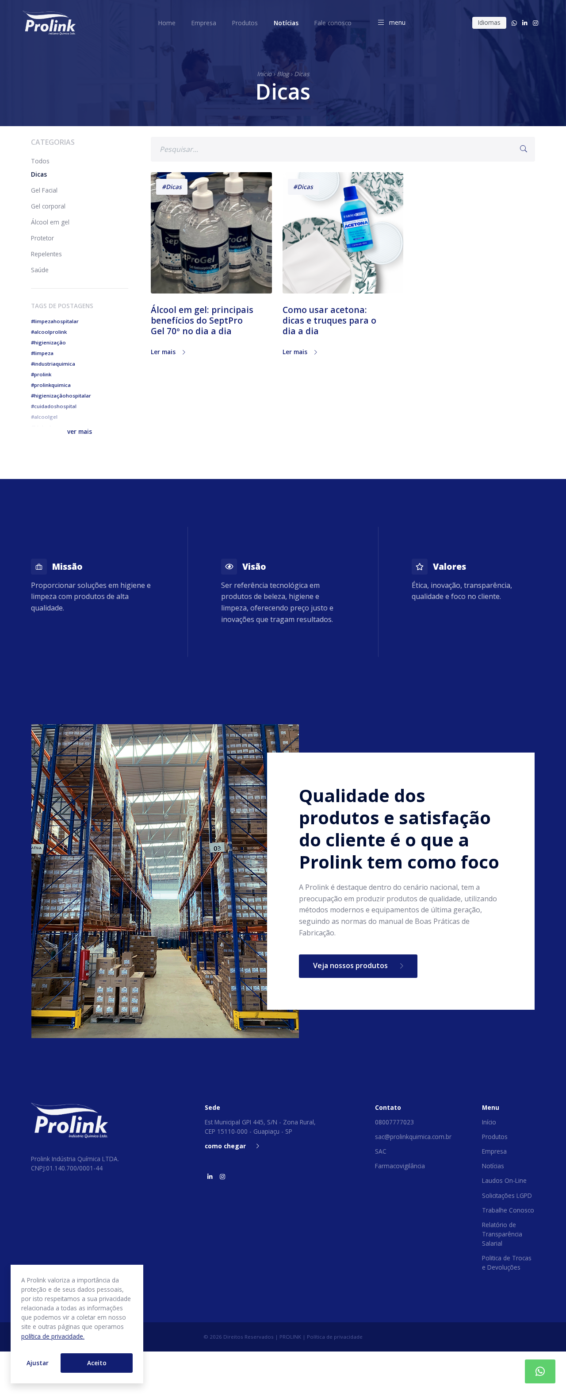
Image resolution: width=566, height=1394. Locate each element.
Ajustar (38, 1363)
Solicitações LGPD (507, 1195)
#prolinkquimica (51, 385)
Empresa (494, 1151)
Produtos (495, 1136)
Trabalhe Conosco (508, 1210)
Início (264, 74)
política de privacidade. (52, 1336)
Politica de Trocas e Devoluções (507, 1262)
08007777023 (394, 1122)
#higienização (48, 342)
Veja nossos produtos (351, 965)
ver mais (79, 431)
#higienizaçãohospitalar (61, 395)
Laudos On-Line (504, 1180)
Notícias (493, 1166)
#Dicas (172, 186)
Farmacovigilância (400, 1166)
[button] (79, 431)
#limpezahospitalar (55, 321)
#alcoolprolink (49, 331)
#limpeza (42, 353)
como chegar (225, 1146)
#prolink (41, 374)
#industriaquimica (53, 363)
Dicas (301, 74)
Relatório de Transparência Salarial (502, 1233)
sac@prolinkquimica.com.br (413, 1136)
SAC (380, 1151)
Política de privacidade (335, 1336)
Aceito (97, 1363)
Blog (283, 74)
